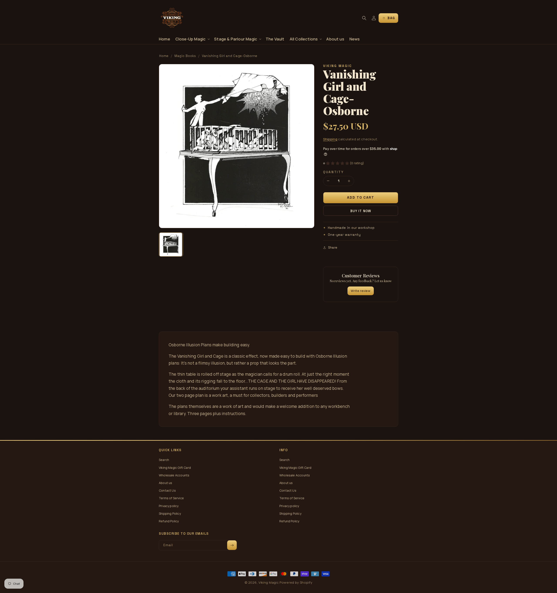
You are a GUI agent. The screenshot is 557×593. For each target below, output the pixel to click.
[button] (192, 39)
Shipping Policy (170, 513)
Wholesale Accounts (174, 475)
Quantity (333, 172)
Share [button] (332, 247)
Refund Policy (169, 521)
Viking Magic (268, 582)
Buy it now (360, 211)
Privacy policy (169, 506)
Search (164, 460)
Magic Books (185, 56)
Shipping (330, 139)
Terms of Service (171, 498)
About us (165, 483)
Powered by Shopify (296, 582)
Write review (360, 291)
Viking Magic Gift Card (175, 468)
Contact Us (167, 490)
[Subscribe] (232, 545)
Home (164, 56)
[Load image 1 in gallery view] (171, 245)
